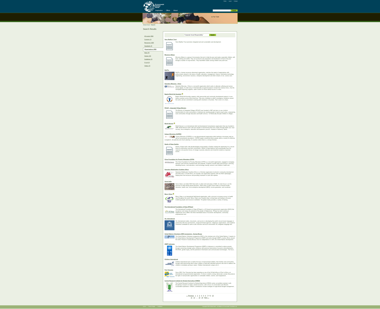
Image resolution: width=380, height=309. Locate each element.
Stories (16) (147, 56)
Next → (206, 297)
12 (194, 297)
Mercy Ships (169, 194)
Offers (168, 10)
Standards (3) (148, 46)
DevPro (167, 70)
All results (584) (148, 36)
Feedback (160, 306)
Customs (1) (147, 39)
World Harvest (169, 123)
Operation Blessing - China (173, 84)
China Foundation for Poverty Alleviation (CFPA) (179, 159)
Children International (171, 259)
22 (199, 297)
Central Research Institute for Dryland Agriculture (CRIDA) (182, 281)
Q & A (144, 306)
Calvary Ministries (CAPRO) (173, 134)
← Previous (190, 296)
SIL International (170, 218)
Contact (236, 1)
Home (225, 1)
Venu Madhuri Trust (171, 39)
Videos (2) (147, 66)
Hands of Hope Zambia (172, 144)
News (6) (146, 52)
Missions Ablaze (170, 55)
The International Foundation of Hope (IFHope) (179, 207)
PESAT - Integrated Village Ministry (175, 108)
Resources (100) (149, 42)
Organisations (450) (150, 49)
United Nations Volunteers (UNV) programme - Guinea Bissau (183, 234)
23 (202, 297)
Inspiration (159, 10)
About (175, 10)
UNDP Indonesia (170, 244)
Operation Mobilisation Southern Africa (177, 169)
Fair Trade (216, 17)
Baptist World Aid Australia (173, 94)
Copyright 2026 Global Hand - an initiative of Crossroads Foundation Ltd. (219, 306)
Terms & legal (151, 306)
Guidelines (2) (148, 59)
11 (191, 297)
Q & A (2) (147, 62)
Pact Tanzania (169, 270)
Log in (230, 1)
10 (213, 296)
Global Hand (146, 25)
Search (153, 25)
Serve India (168, 181)
